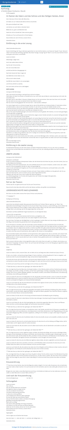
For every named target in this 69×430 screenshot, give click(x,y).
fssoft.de (39, 427)
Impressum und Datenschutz (49, 427)
